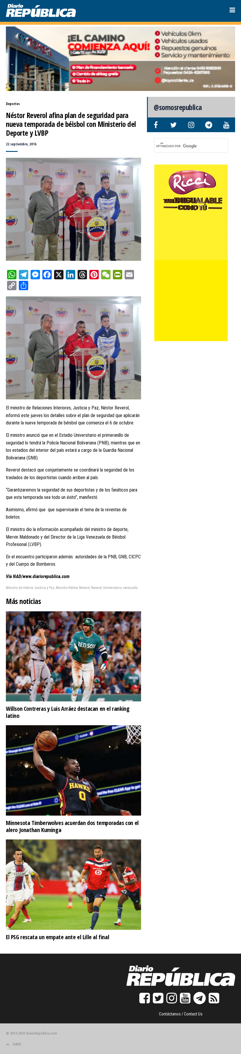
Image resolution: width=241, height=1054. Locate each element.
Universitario (112, 588)
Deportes (13, 103)
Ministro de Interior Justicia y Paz (30, 588)
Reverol (96, 588)
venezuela (130, 588)
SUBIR (16, 1044)
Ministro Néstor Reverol (73, 588)
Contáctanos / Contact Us (180, 1014)
